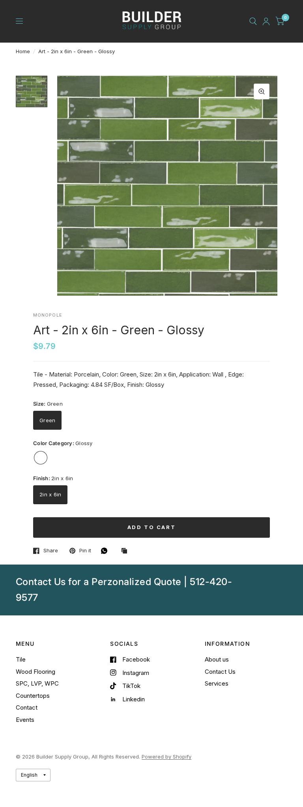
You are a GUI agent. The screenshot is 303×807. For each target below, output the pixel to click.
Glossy (40, 457)
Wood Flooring (35, 671)
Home (23, 51)
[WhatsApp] (106, 551)
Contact (26, 707)
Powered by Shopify (166, 756)
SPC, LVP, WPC (37, 683)
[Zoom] (261, 91)
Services (216, 683)
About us (217, 659)
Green (47, 420)
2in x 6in (50, 494)
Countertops (33, 695)
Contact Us (220, 671)
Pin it (85, 551)
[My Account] (266, 21)
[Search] (253, 21)
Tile (21, 659)
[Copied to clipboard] (126, 551)
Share (50, 551)
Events (25, 719)
